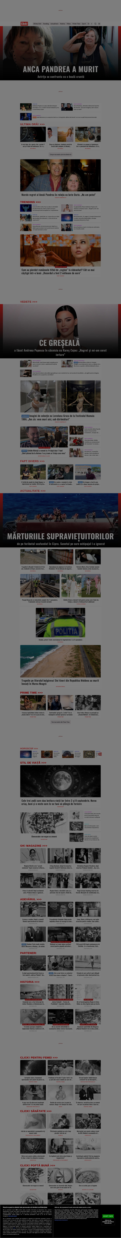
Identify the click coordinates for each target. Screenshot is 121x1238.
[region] (60, 1221)
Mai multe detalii (12, 1216)
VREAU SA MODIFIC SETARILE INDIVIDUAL (108, 1222)
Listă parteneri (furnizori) (61, 1220)
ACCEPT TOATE (108, 1216)
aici (14, 1228)
